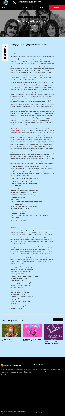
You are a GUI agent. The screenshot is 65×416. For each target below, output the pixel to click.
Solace (47, 101)
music (43, 17)
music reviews (28, 17)
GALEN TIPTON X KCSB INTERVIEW (11, 340)
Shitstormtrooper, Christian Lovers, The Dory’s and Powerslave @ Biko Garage (52, 345)
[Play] (14, 2)
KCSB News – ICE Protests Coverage (30, 342)
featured (37, 17)
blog (20, 17)
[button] (55, 319)
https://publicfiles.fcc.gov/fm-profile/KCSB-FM (12, 413)
